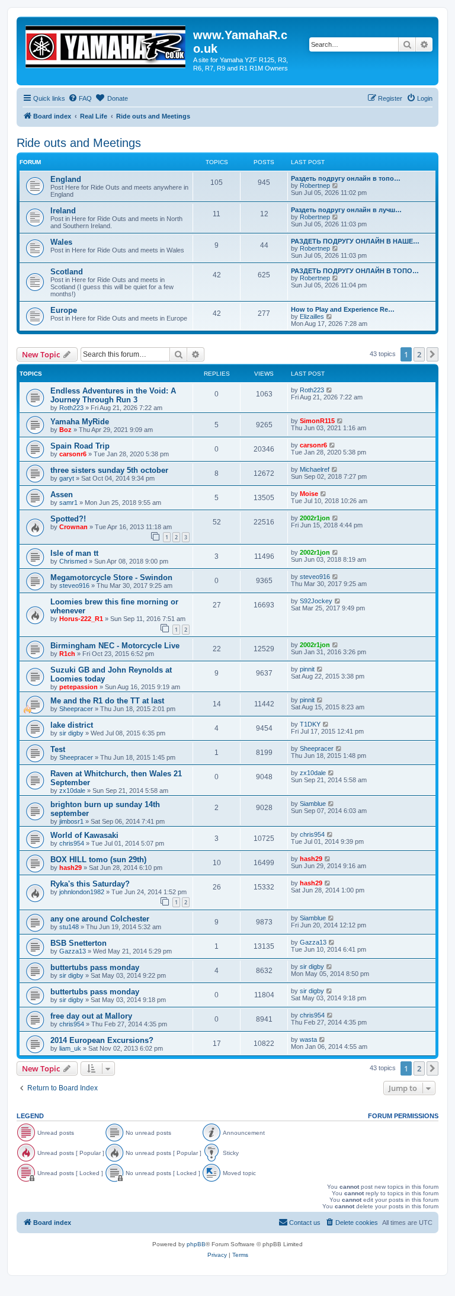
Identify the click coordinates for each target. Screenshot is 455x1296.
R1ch (67, 653)
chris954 (71, 843)
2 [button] (419, 354)
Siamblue (313, 803)
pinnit (307, 669)
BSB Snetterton (78, 943)
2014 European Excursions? (101, 1040)
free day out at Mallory (91, 1016)
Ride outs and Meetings (79, 142)
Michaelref (314, 469)
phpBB (196, 1244)
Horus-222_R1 (81, 618)
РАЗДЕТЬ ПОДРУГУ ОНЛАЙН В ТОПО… (355, 270)
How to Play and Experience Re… (343, 309)
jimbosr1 (71, 821)
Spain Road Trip (80, 445)
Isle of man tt (74, 553)
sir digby (71, 733)
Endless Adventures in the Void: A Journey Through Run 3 (113, 395)
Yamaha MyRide (79, 421)
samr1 (68, 502)
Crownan (73, 526)
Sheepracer (76, 708)
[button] (432, 354)
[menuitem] (80, 98)
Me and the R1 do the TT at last (107, 700)
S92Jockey (316, 600)
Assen (61, 494)
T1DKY (310, 724)
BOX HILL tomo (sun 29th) (98, 859)
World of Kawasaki (84, 835)
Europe (63, 310)
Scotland (66, 271)
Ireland (63, 210)
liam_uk (70, 1048)
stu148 (69, 926)
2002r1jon (315, 517)
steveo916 (74, 585)
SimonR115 (317, 420)
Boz (65, 429)
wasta (308, 1039)
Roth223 (71, 407)
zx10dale (72, 790)
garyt (66, 478)
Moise (309, 493)
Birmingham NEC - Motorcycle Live (115, 645)
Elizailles (312, 316)
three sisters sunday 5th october (109, 470)
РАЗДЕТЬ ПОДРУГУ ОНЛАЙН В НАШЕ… (355, 241)
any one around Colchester (99, 918)
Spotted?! (68, 518)
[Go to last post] (330, 389)
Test (57, 749)
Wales (61, 242)
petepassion (78, 686)
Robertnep (315, 185)
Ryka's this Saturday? (90, 883)
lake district (71, 725)
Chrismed (73, 561)
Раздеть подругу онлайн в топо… (345, 178)
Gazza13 (72, 951)
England (65, 179)
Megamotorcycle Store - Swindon (111, 577)
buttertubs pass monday (94, 967)
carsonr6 (72, 453)
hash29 (70, 867)
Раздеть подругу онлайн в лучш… (346, 209)
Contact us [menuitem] (305, 1222)
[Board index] (106, 44)
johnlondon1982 (81, 891)
